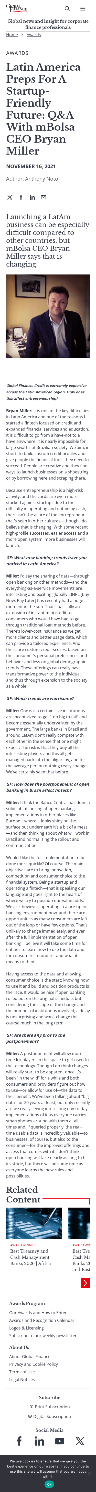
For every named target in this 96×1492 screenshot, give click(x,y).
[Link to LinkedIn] (39, 1441)
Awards (34, 34)
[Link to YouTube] (59, 1441)
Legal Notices (22, 1379)
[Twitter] (11, 198)
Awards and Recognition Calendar (41, 1320)
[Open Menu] (83, 9)
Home (12, 34)
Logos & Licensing (26, 1328)
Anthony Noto (41, 178)
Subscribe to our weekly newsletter (43, 1335)
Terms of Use (22, 1372)
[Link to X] (79, 1441)
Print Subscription (52, 1407)
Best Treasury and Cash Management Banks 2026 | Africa (30, 1257)
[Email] (45, 197)
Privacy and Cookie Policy (33, 1364)
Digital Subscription (52, 1416)
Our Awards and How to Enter (38, 1312)
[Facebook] (23, 198)
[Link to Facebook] (19, 1441)
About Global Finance (29, 1356)
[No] (89, 1473)
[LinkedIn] (34, 198)
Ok (49, 1484)
